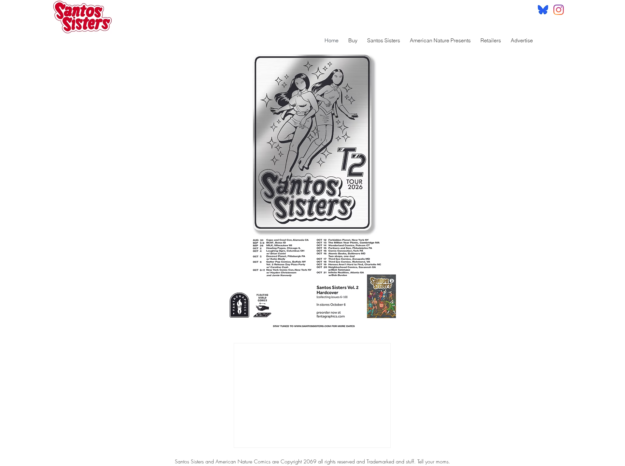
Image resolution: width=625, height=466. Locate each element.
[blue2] (543, 10)
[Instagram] (558, 10)
